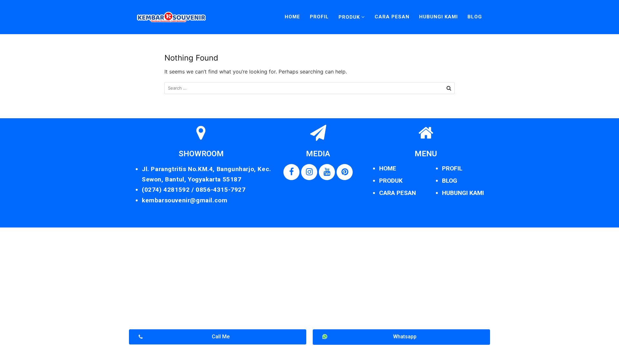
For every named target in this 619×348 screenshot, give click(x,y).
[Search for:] (309, 88)
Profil (319, 17)
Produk (349, 17)
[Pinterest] (345, 172)
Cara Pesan (392, 17)
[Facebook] (291, 172)
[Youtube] (327, 172)
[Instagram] (309, 172)
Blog (474, 17)
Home (292, 17)
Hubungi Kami (438, 17)
